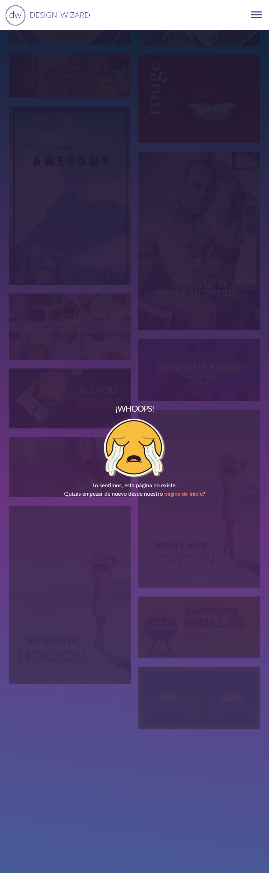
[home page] (46, 15)
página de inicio (183, 494)
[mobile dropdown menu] (256, 14)
